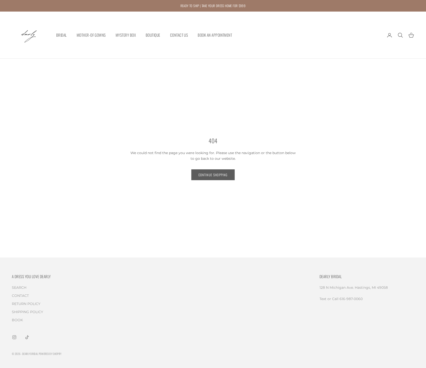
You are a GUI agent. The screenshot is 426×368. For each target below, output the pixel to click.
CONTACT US (179, 35)
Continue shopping (213, 174)
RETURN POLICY (26, 304)
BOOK (17, 320)
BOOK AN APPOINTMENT (215, 35)
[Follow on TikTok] (27, 337)
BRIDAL (61, 35)
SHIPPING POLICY (27, 312)
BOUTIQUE (153, 35)
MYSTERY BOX (126, 35)
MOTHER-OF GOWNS (91, 35)
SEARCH (19, 287)
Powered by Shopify (50, 354)
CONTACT (20, 295)
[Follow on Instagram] (14, 337)
